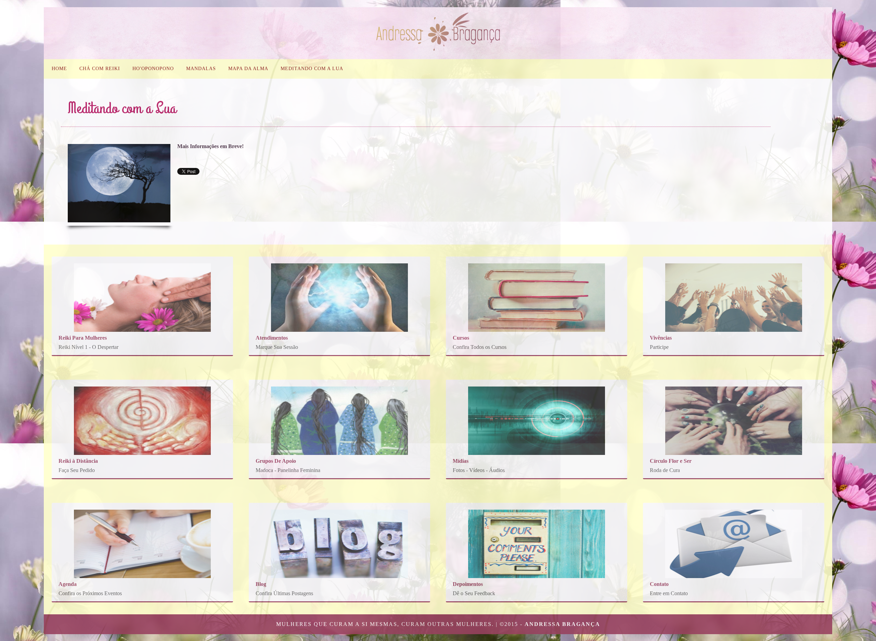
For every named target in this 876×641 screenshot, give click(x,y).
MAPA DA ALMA (248, 68)
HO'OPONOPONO (153, 68)
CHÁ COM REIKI (99, 68)
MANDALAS (201, 68)
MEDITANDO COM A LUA (312, 68)
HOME (59, 68)
